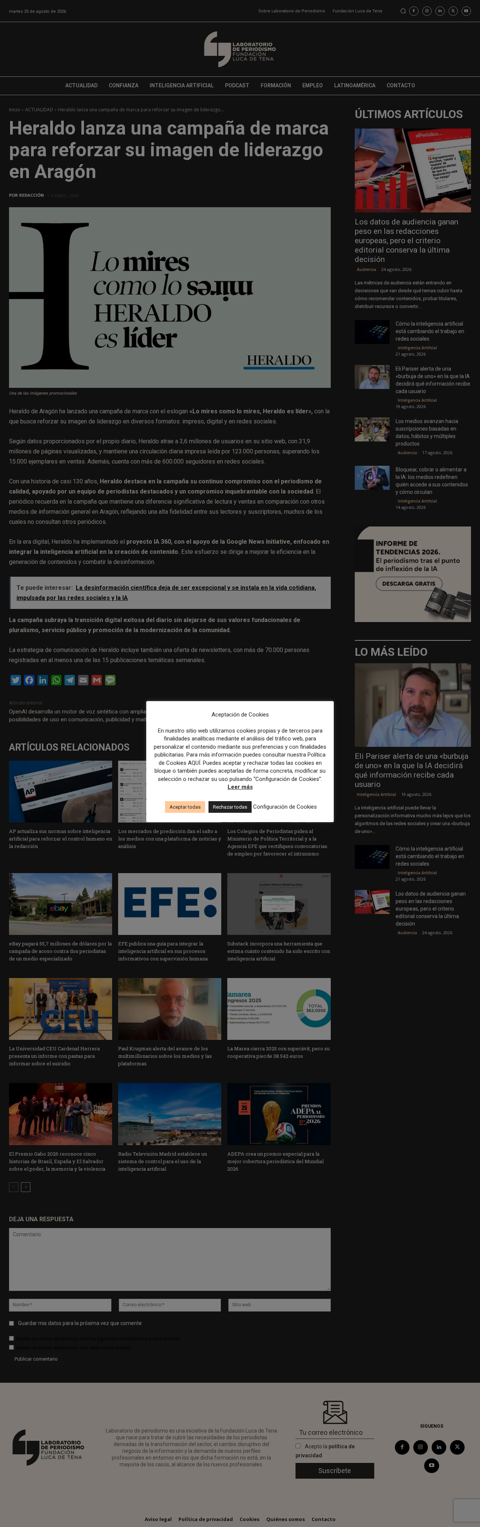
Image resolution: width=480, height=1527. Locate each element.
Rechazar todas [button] (230, 807)
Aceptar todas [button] (185, 807)
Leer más (240, 787)
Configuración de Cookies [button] (285, 806)
